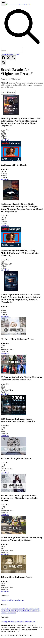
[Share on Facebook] (3, 57)
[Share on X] (8, 57)
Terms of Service (17, 609)
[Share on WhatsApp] (13, 57)
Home (3, 54)
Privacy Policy (6, 609)
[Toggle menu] (3, 3)
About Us (8, 600)
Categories (9, 54)
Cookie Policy (28, 609)
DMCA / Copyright (15, 611)
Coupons (16, 54)
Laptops (16, 622)
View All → (33, 622)
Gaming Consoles (7, 622)
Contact (15, 600)
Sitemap (21, 600)
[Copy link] (3, 62)
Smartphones (24, 622)
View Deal (5, 140)
